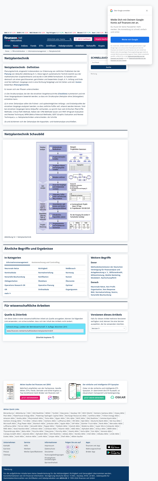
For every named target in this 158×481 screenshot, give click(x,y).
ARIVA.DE (63, 478)
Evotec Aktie (8, 436)
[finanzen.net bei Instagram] (68, 447)
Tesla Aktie (49, 418)
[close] (147, 10)
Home (7, 51)
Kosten (78, 82)
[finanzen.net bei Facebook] (72, 447)
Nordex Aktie (80, 434)
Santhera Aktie (94, 415)
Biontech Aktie (39, 423)
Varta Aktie (84, 431)
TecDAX (55, 413)
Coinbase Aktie (50, 428)
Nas (66, 32)
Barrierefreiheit (51, 463)
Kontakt (6, 446)
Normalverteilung (45, 272)
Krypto (101, 46)
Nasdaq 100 (75, 413)
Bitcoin (79, 32)
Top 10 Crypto (51, 32)
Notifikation (43, 277)
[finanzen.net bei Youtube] (77, 447)
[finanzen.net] (13, 38)
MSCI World (33, 32)
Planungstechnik (21, 85)
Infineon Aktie (36, 428)
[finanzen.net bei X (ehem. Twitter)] (68, 452)
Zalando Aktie (28, 434)
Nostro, (114, 292)
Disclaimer (49, 452)
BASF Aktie (80, 418)
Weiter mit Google (130, 39)
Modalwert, (95, 278)
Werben (27, 449)
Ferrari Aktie (23, 426)
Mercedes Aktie (116, 423)
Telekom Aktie (61, 426)
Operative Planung (46, 285)
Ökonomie (70, 281)
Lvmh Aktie (42, 436)
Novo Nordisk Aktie (21, 428)
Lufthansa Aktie (64, 421)
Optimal (69, 285)
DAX (5, 32)
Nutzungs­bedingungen (54, 455)
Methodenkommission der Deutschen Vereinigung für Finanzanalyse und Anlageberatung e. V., (107, 270)
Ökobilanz (42, 281)
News (15, 46)
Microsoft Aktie (9, 423)
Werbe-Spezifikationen (33, 452)
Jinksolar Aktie (53, 423)
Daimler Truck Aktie (89, 423)
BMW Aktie (111, 428)
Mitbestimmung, (98, 275)
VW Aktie (75, 421)
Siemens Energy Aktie (12, 421)
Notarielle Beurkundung (15, 277)
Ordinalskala (43, 289)
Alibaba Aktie (102, 434)
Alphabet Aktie (88, 428)
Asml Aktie (19, 436)
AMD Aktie (75, 428)
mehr (7, 293)
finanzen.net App (93, 446)
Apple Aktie (65, 423)
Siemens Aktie (50, 421)
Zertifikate (51, 46)
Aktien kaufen (77, 436)
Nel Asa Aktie (115, 421)
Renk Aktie (103, 423)
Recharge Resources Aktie (75, 415)
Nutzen (69, 277)
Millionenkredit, (116, 272)
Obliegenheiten (11, 281)
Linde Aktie (114, 434)
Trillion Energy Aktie (110, 415)
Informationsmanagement (37, 51)
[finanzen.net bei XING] (77, 452)
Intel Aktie (91, 434)
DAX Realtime (38, 413)
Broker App (90, 452)
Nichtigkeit (43, 268)
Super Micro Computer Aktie (107, 426)
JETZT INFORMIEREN (30, 398)
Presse (6, 452)
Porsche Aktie (37, 431)
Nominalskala (10, 272)
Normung (70, 272)
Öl (105, 32)
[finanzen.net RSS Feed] (74, 456)
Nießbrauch (71, 268)
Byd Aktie (85, 421)
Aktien (7, 46)
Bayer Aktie (60, 418)
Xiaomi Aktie (74, 431)
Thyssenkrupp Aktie (11, 431)
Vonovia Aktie (106, 431)
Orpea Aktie (119, 413)
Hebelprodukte (66, 46)
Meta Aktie (26, 431)
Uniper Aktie (54, 436)
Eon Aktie (95, 431)
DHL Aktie (70, 418)
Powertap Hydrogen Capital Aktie (49, 415)
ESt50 (18, 32)
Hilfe (26, 446)
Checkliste (62, 93)
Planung (7, 74)
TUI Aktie (26, 421)
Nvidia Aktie (21, 418)
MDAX (47, 413)
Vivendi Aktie (74, 426)
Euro (93, 32)
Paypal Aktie (49, 426)
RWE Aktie (7, 428)
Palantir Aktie (63, 428)
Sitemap (6, 455)
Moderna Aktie (88, 426)
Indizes (24, 46)
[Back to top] (122, 478)
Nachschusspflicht (108, 278)
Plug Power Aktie (24, 423)
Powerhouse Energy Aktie (23, 415)
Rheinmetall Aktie (35, 418)
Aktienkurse (20, 413)
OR (6, 289)
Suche (108, 67)
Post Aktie (7, 415)
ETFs (41, 46)
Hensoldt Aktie (36, 426)
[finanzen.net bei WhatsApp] (70, 456)
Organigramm (71, 289)
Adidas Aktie (68, 434)
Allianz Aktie (37, 421)
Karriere (6, 449)
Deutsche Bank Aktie (99, 421)
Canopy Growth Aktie (12, 434)
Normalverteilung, (103, 292)
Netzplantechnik (54, 51)
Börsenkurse (8, 413)
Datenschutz (50, 449)
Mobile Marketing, (113, 275)
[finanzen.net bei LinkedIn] (72, 452)
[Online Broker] (13, 40)
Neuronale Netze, (98, 287)
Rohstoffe (91, 46)
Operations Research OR (15, 285)
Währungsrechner (93, 449)
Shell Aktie (65, 436)
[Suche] (70, 39)
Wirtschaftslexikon (18, 51)
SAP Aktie (75, 423)
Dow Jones (64, 413)
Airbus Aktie (101, 428)
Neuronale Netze (12, 268)
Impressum (49, 446)
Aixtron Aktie (31, 436)
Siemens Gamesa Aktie (103, 413)
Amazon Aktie (9, 418)
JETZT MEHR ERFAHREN (94, 398)
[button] (83, 39)
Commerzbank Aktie (108, 418)
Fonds (33, 46)
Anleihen (79, 46)
